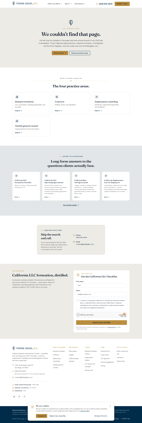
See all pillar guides (70, 205)
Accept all (41, 416)
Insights (71, 355)
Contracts (56, 355)
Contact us (120, 357)
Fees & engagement (107, 362)
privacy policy (111, 327)
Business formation (59, 351)
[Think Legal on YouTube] (19, 396)
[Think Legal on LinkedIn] (14, 396)
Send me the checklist (102, 323)
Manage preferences (100, 416)
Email (78, 290)
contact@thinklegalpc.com (85, 244)
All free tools (89, 370)
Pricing (103, 366)
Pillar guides (73, 351)
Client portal (121, 361)
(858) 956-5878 (105, 4)
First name (80, 281)
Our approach (105, 358)
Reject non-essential (57, 416)
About (67, 4)
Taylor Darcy (105, 355)
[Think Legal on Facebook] (24, 396)
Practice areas (54, 4)
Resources (79, 4)
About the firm (105, 351)
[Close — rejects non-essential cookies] (110, 405)
